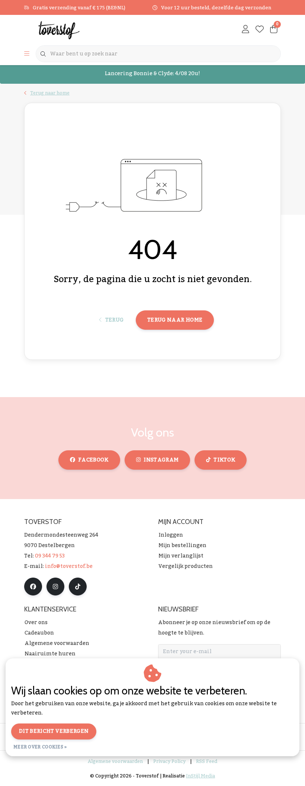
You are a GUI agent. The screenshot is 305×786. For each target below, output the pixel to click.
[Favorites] (260, 30)
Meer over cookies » (40, 747)
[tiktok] (78, 586)
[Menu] (26, 53)
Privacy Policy (169, 761)
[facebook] (33, 586)
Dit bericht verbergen (54, 731)
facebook (93, 460)
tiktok (224, 460)
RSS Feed (206, 761)
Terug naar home (174, 320)
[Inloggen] (245, 30)
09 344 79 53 (50, 556)
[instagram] (55, 586)
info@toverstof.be (69, 566)
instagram (161, 460)
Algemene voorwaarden (115, 761)
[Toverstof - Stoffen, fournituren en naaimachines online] (69, 30)
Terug (114, 320)
